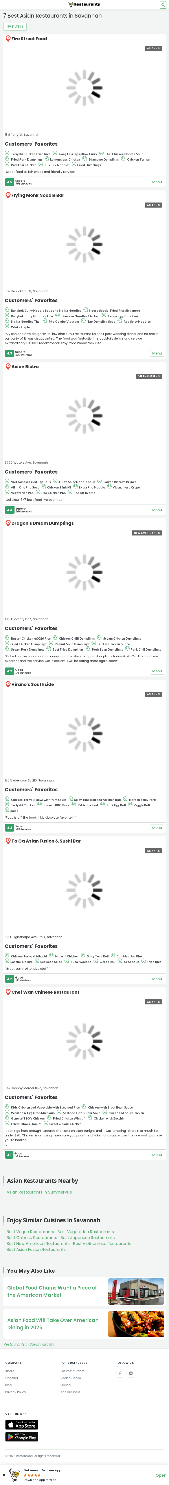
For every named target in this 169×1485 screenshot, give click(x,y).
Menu (157, 181)
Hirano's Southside (32, 684)
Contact (11, 1378)
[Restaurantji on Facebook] (120, 1373)
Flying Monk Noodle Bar (37, 195)
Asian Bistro (25, 366)
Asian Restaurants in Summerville (39, 1192)
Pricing (66, 1385)
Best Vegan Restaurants (30, 1231)
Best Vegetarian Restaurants (85, 1231)
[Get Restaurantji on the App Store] (21, 1425)
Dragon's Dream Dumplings (42, 523)
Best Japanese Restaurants (88, 1237)
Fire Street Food (29, 38)
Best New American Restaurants (38, 1243)
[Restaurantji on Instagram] (131, 1373)
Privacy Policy (15, 1392)
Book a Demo (71, 1378)
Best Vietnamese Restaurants (102, 1243)
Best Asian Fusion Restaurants (36, 1249)
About (10, 1371)
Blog (8, 1385)
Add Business (70, 1392)
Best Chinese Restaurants (32, 1237)
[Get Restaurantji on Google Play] (21, 1437)
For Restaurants (72, 1371)
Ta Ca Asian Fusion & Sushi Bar (46, 841)
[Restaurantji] (84, 4)
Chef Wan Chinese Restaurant (45, 992)
